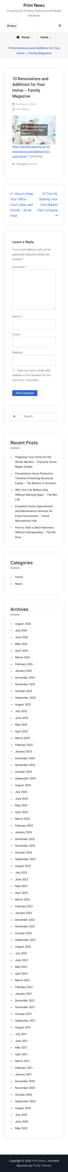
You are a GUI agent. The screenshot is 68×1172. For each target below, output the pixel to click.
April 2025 (21, 731)
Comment (19, 267)
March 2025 (22, 738)
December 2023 (25, 839)
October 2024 (23, 772)
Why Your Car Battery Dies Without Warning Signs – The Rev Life (36, 495)
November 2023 (25, 846)
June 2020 (21, 1122)
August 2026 (23, 624)
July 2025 (21, 711)
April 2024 (21, 812)
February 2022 (24, 987)
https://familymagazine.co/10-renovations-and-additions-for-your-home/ (31, 151)
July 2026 (21, 630)
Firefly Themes (42, 1165)
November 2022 (25, 926)
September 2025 (25, 698)
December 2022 (25, 920)
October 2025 (23, 691)
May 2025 (21, 725)
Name (17, 316)
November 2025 (25, 684)
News (18, 584)
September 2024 (25, 778)
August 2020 (23, 1108)
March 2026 (22, 657)
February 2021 (24, 1068)
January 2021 (23, 1074)
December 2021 (25, 1000)
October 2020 (23, 1095)
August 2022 (23, 947)
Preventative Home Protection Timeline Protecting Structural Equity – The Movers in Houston (35, 478)
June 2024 (21, 799)
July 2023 (21, 873)
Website (17, 352)
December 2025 (25, 678)
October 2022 (23, 933)
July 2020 (21, 1115)
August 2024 (23, 785)
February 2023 (24, 906)
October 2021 (23, 1014)
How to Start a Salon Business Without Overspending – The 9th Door (35, 532)
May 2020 (21, 1128)
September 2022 (25, 940)
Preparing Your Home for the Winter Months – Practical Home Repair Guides (36, 462)
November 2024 (25, 765)
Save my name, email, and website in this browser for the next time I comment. (31, 375)
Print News (34, 5)
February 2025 (24, 745)
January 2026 (23, 671)
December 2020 (25, 1081)
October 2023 (23, 852)
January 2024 (23, 832)
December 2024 (25, 758)
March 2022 (22, 980)
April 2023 (21, 893)
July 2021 (21, 1034)
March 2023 (22, 899)
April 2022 (21, 974)
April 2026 (21, 651)
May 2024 (21, 805)
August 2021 (23, 1027)
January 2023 (23, 913)
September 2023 (25, 859)
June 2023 (21, 879)
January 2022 (23, 994)
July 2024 (21, 792)
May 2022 (21, 967)
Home (44, 37)
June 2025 (21, 718)
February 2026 (24, 664)
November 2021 (25, 1007)
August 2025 (23, 704)
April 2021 (21, 1054)
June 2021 (21, 1041)
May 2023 (21, 886)
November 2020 (25, 1088)
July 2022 (21, 953)
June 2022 (21, 960)
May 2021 (21, 1047)
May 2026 (21, 644)
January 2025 (23, 751)
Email (16, 334)
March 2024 (22, 819)
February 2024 (24, 826)
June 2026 (21, 637)
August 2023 (23, 866)
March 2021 (22, 1061)
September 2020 (25, 1101)
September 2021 (25, 1021)
